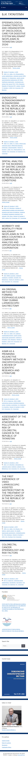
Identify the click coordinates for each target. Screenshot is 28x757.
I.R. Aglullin (17, 531)
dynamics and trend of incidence (10, 212)
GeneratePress (21, 755)
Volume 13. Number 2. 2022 (11, 462)
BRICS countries (11, 275)
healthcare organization (8, 82)
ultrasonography (12, 147)
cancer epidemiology (7, 76)
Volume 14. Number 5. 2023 (11, 399)
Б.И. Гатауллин (17, 88)
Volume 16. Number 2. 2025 (11, 206)
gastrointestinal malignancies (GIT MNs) (12, 80)
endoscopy (5, 147)
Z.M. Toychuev (9, 537)
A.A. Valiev (10, 74)
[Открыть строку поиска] (26, 7)
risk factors (19, 582)
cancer (3, 405)
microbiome (13, 582)
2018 (5, 529)
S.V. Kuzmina (5, 407)
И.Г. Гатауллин (22, 218)
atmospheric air (19, 464)
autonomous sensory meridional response (13, 403)
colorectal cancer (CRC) (19, 76)
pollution (19, 466)
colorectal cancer (6, 145)
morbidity (10, 277)
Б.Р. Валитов (19, 151)
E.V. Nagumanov (12, 78)
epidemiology (5, 582)
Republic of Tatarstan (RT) (9, 86)
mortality (16, 277)
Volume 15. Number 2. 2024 (11, 331)
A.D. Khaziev (16, 529)
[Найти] (23, 645)
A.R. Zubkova (16, 333)
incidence (13, 466)
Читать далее (16, 68)
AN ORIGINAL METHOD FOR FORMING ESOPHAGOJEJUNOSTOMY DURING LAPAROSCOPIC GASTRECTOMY (13, 297)
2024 (5, 275)
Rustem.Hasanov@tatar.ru (9, 730)
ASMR (19, 401)
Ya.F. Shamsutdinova (16, 149)
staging (18, 86)
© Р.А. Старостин (8, 401)
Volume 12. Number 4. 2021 (11, 578)
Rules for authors (6, 743)
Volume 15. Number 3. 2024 (11, 273)
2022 (5, 464)
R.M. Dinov (10, 216)
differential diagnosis (16, 145)
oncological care (19, 82)
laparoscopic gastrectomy (8, 337)
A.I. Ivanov (16, 143)
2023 (15, 401)
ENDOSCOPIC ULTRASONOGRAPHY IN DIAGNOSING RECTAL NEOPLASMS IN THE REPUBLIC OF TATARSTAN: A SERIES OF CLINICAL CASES (14, 105)
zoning (7, 218)
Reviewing (4, 745)
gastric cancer (20, 78)
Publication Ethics (6, 747)
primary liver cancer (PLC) (8, 84)
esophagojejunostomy (7, 335)
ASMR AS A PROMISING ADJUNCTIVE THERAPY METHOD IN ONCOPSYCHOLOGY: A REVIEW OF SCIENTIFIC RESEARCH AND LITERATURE (14, 362)
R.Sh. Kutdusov (8, 535)
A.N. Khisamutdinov (18, 74)
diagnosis (4, 78)
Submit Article (5, 740)
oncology (8, 405)
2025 (5, 208)
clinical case (22, 143)
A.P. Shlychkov (11, 208)
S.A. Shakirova (21, 405)
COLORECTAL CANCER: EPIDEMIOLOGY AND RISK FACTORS (13, 548)
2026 (5, 74)
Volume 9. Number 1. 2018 (11, 527)
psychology (14, 405)
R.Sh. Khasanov (20, 84)
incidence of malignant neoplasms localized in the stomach (13, 214)
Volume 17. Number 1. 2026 (11, 72)
